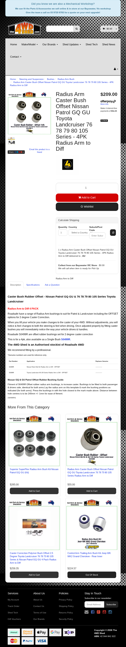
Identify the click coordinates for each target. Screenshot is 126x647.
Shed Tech (92, 44)
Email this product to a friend (39, 150)
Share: (12, 152)
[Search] (76, 28)
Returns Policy (66, 612)
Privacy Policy (65, 599)
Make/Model (29, 44)
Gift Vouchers (14, 619)
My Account (13, 599)
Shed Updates (71, 44)
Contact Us (38, 606)
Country (73, 227)
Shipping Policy (66, 606)
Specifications (33, 285)
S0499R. (66, 339)
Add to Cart (88, 197)
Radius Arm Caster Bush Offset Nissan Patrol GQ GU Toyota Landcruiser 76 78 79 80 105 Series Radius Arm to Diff (90, 472)
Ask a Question (52, 285)
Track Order (13, 606)
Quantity (62, 227)
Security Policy (66, 619)
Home (13, 44)
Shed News (108, 44)
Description (15, 285)
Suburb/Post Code (95, 228)
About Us (37, 599)
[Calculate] (113, 232)
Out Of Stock (92, 575)
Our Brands (49, 44)
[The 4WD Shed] (24, 27)
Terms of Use (39, 612)
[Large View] (11, 141)
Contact (15, 56)
